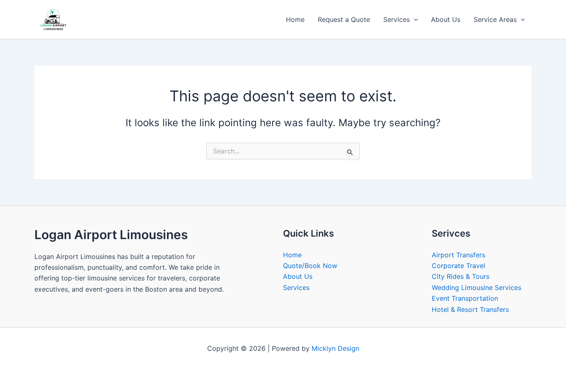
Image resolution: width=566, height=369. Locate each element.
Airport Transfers (458, 255)
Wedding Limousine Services (476, 287)
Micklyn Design (335, 348)
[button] (414, 19)
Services (396, 19)
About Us (445, 19)
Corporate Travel (458, 265)
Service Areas (495, 19)
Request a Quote (344, 19)
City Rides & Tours (460, 276)
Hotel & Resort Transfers (470, 309)
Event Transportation (465, 298)
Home (295, 19)
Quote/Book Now (310, 265)
